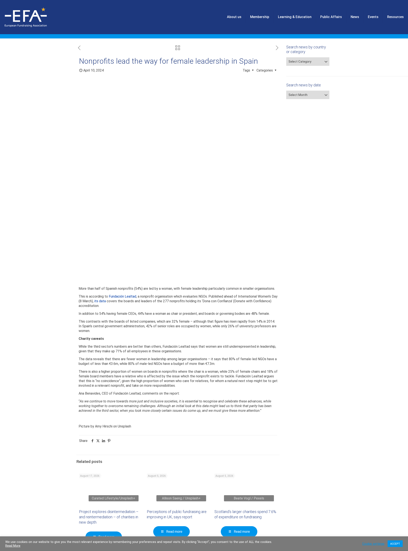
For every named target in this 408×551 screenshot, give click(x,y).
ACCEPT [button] (395, 543)
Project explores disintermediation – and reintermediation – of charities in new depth (109, 516)
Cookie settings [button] (373, 544)
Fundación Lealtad (122, 296)
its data (100, 301)
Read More (12, 546)
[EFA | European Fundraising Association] (37, 17)
